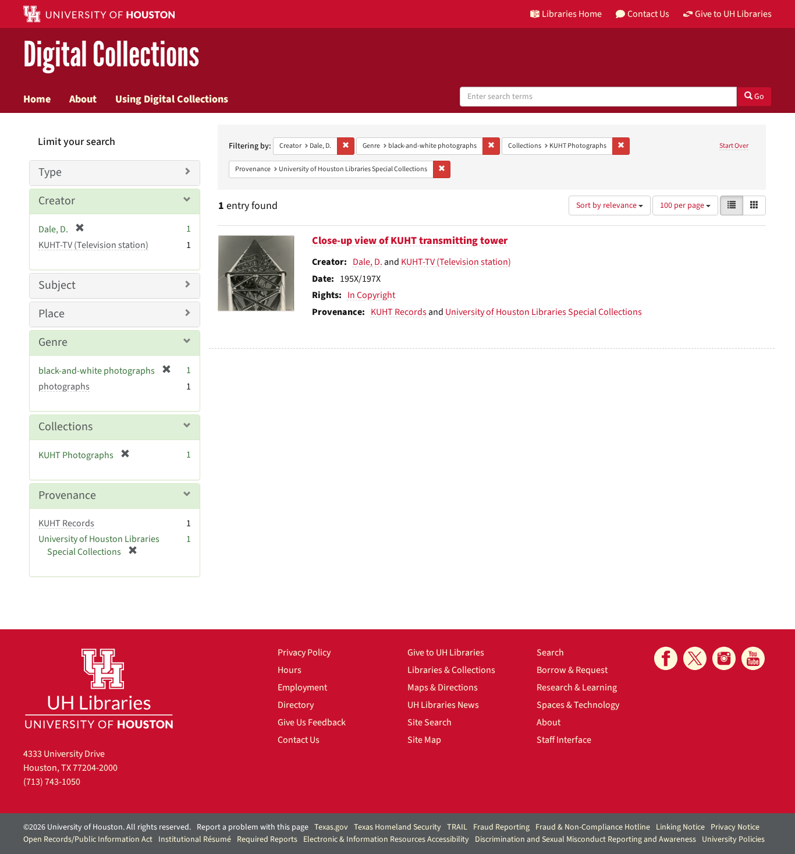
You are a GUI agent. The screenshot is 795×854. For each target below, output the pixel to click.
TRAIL (457, 827)
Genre (53, 342)
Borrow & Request (572, 670)
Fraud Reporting (501, 827)
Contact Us (299, 739)
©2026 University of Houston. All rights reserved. (107, 827)
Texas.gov (331, 827)
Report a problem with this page (252, 827)
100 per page (683, 205)
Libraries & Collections (451, 670)
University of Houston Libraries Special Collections (543, 312)
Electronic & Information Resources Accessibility (386, 839)
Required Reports (267, 839)
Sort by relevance (607, 205)
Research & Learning (577, 687)
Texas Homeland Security (397, 827)
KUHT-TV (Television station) (456, 262)
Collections (65, 427)
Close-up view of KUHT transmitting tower (409, 240)
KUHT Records (399, 312)
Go (758, 96)
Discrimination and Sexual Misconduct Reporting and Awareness (585, 839)
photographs (64, 386)
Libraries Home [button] (572, 14)
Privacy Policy (304, 652)
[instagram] (724, 658)
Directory (296, 705)
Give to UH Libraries (445, 652)
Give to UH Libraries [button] (733, 14)
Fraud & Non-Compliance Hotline (592, 827)
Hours (289, 670)
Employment (302, 687)
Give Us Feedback (312, 722)
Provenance (67, 495)
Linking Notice (680, 827)
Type (50, 172)
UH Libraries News (443, 705)
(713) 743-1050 (51, 781)
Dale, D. (367, 262)
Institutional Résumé (194, 839)
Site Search (429, 722)
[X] (695, 658)
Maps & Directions (442, 687)
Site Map (424, 739)
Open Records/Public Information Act (87, 839)
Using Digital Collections (171, 99)
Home (37, 99)
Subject (57, 285)
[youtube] (753, 658)
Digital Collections (111, 55)
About (83, 99)
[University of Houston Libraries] (99, 688)
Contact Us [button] (648, 14)
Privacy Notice (735, 827)
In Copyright (371, 295)
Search (550, 652)
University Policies (733, 839)
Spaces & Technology (578, 705)
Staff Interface (564, 739)
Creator (56, 201)
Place (51, 314)
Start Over (733, 146)
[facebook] (665, 658)
